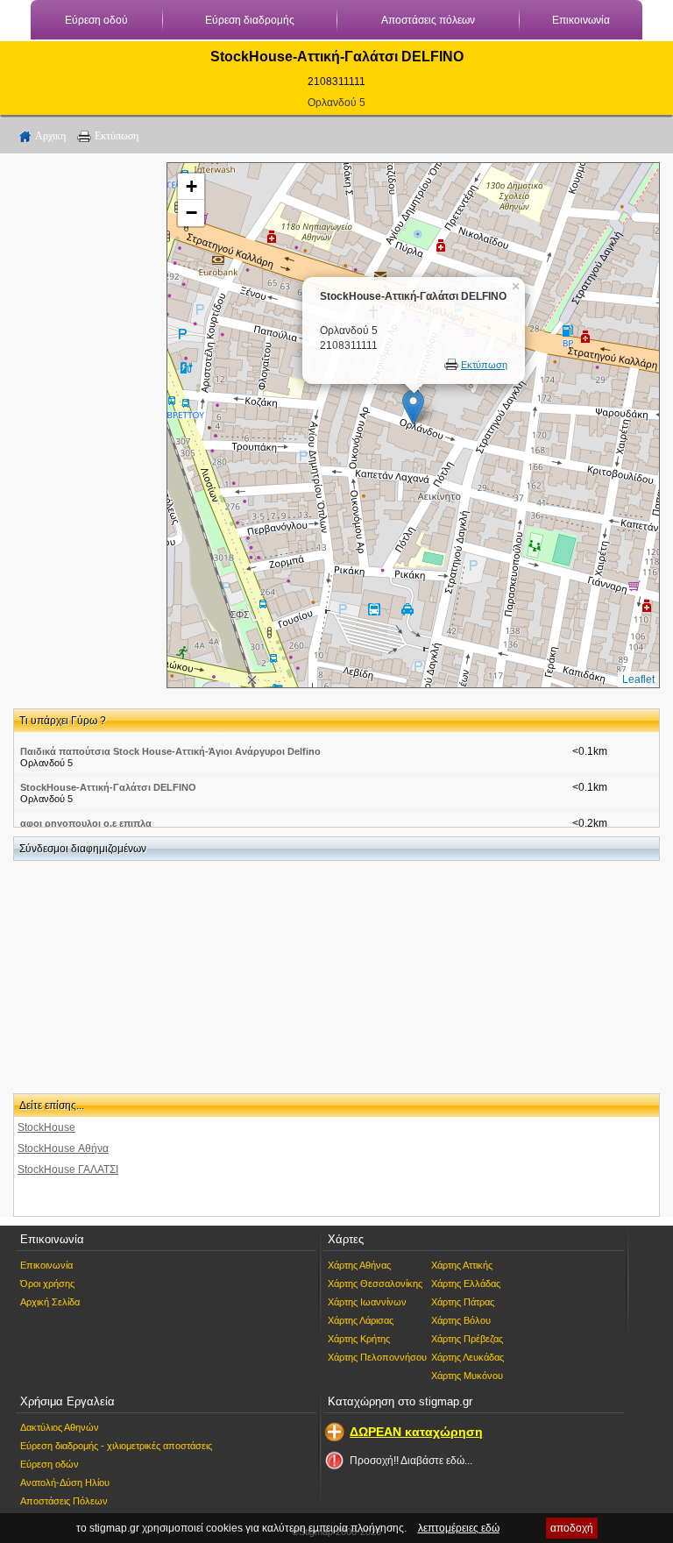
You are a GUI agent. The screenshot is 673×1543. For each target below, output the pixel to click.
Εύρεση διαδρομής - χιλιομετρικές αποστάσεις (116, 1445)
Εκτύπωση (116, 136)
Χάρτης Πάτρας (462, 1302)
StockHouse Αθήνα (63, 1148)
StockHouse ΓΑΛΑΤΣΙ (68, 1169)
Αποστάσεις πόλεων (428, 20)
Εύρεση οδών (49, 1464)
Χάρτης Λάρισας (360, 1320)
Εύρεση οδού (96, 20)
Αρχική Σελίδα (50, 1302)
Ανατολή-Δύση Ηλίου (65, 1482)
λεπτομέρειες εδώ (458, 1528)
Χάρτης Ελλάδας (465, 1283)
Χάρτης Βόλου (461, 1320)
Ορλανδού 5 (336, 102)
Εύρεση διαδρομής (249, 20)
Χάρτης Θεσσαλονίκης (375, 1283)
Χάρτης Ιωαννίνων (367, 1302)
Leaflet (638, 679)
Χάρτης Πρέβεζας (467, 1338)
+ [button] (191, 186)
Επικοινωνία (581, 20)
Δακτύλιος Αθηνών (59, 1427)
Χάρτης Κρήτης (359, 1338)
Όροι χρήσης (47, 1283)
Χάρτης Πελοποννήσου (377, 1357)
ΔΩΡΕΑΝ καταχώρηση (416, 1432)
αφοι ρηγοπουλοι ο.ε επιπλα (86, 823)
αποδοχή (571, 1528)
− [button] (191, 213)
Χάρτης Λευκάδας (467, 1357)
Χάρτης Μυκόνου (467, 1375)
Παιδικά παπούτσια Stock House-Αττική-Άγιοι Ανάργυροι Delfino (170, 751)
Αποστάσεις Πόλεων (64, 1501)
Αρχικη (50, 136)
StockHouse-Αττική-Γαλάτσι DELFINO (108, 787)
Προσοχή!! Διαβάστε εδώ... (411, 1460)
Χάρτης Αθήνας (359, 1265)
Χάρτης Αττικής (461, 1265)
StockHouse (46, 1127)
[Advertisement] (83, 425)
